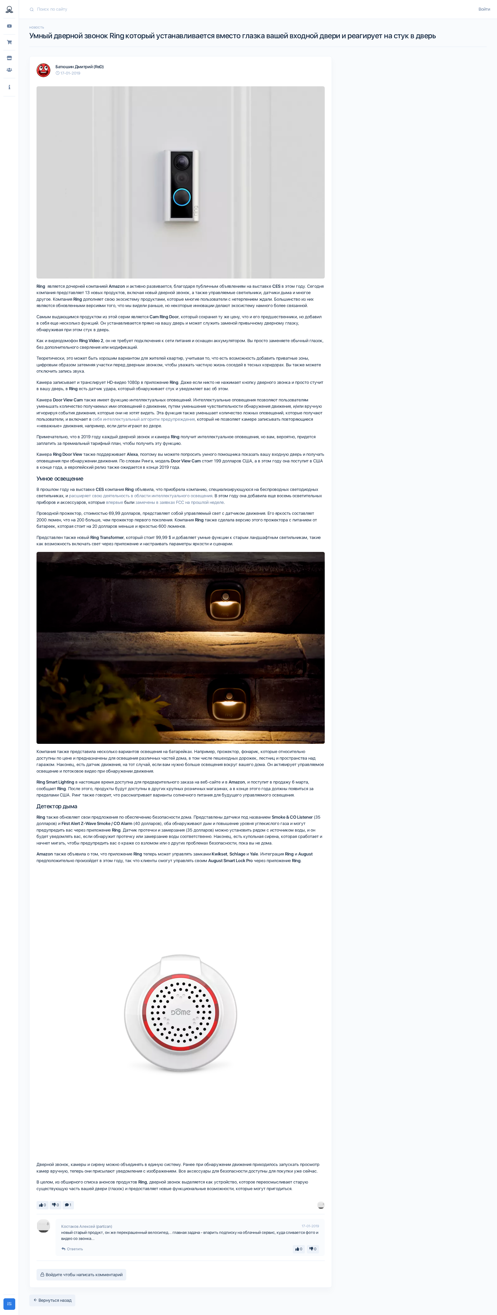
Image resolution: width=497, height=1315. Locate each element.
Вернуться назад (54, 1300)
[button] (9, 87)
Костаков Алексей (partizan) (86, 1226)
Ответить (74, 1249)
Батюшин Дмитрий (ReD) (80, 66)
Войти (484, 9)
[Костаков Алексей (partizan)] (321, 1205)
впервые (114, 502)
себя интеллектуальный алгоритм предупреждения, (144, 419)
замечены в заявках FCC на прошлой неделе (179, 502)
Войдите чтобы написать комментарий (84, 1274)
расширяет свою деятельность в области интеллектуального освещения (140, 495)
